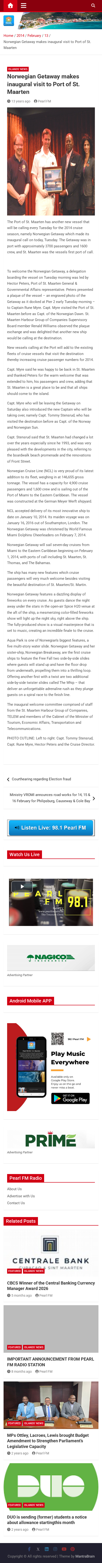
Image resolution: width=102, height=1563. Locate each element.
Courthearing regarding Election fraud (41, 779)
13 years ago (20, 101)
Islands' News (18, 69)
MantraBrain (85, 1556)
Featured (14, 1271)
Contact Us (16, 1203)
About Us (14, 1189)
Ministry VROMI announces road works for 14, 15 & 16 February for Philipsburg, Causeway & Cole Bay (50, 798)
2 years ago (19, 1453)
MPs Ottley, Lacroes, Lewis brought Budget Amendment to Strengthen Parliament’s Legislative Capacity (48, 1441)
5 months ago (21, 1295)
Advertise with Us (21, 1196)
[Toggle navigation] (23, 5)
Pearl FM (44, 101)
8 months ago (21, 1371)
